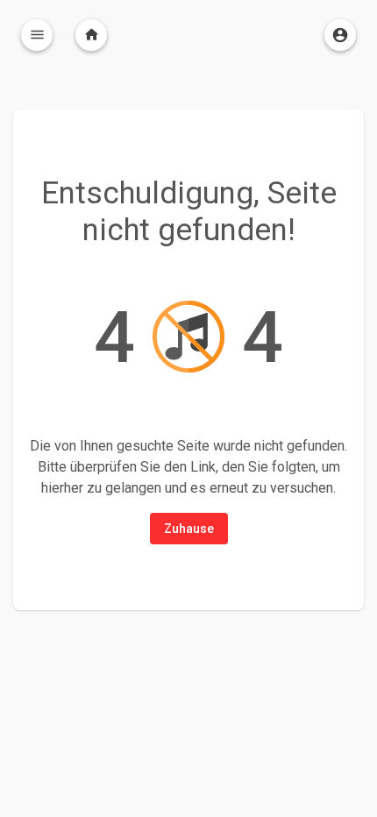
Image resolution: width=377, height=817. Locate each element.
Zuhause (189, 529)
